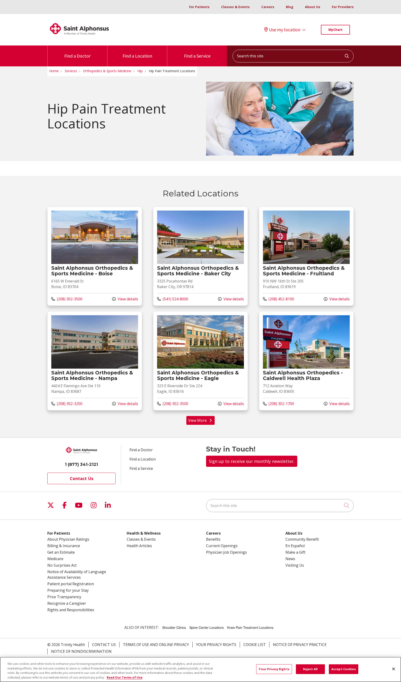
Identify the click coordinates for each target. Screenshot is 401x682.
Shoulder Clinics (174, 627)
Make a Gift (295, 552)
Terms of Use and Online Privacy (156, 644)
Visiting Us (294, 565)
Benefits (213, 539)
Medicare (55, 558)
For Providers (343, 7)
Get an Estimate (61, 552)
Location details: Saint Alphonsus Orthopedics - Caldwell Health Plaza (306, 361)
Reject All (310, 669)
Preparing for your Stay (68, 590)
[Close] (393, 669)
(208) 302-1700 (278, 403)
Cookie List (254, 644)
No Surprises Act (62, 565)
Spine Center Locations (206, 627)
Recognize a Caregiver (66, 603)
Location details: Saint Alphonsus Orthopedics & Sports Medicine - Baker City (200, 256)
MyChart (335, 29)
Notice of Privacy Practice (300, 644)
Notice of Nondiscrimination (81, 651)
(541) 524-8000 (172, 299)
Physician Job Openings (226, 552)
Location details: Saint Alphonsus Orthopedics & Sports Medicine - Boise (95, 256)
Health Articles (139, 545)
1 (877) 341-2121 (81, 464)
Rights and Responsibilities (70, 609)
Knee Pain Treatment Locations (250, 627)
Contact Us (81, 478)
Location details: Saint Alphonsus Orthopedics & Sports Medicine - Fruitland (306, 256)
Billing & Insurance (63, 545)
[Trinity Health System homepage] (79, 36)
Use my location (284, 29)
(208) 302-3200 (66, 403)
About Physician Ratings (68, 539)
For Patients (199, 7)
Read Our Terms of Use (124, 677)
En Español (295, 545)
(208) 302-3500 (66, 299)
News (290, 558)
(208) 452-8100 (278, 299)
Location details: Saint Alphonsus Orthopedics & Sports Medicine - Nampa (95, 361)
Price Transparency (64, 596)
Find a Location (137, 56)
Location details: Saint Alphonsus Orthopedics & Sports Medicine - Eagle (200, 361)
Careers (267, 7)
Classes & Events (235, 7)
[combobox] (293, 56)
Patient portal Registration (70, 583)
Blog (289, 7)
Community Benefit (302, 539)
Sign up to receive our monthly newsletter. (251, 461)
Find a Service (197, 56)
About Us (312, 7)
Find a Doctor (77, 56)
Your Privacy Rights (216, 644)
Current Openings (222, 545)
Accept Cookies (343, 669)
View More (201, 421)
